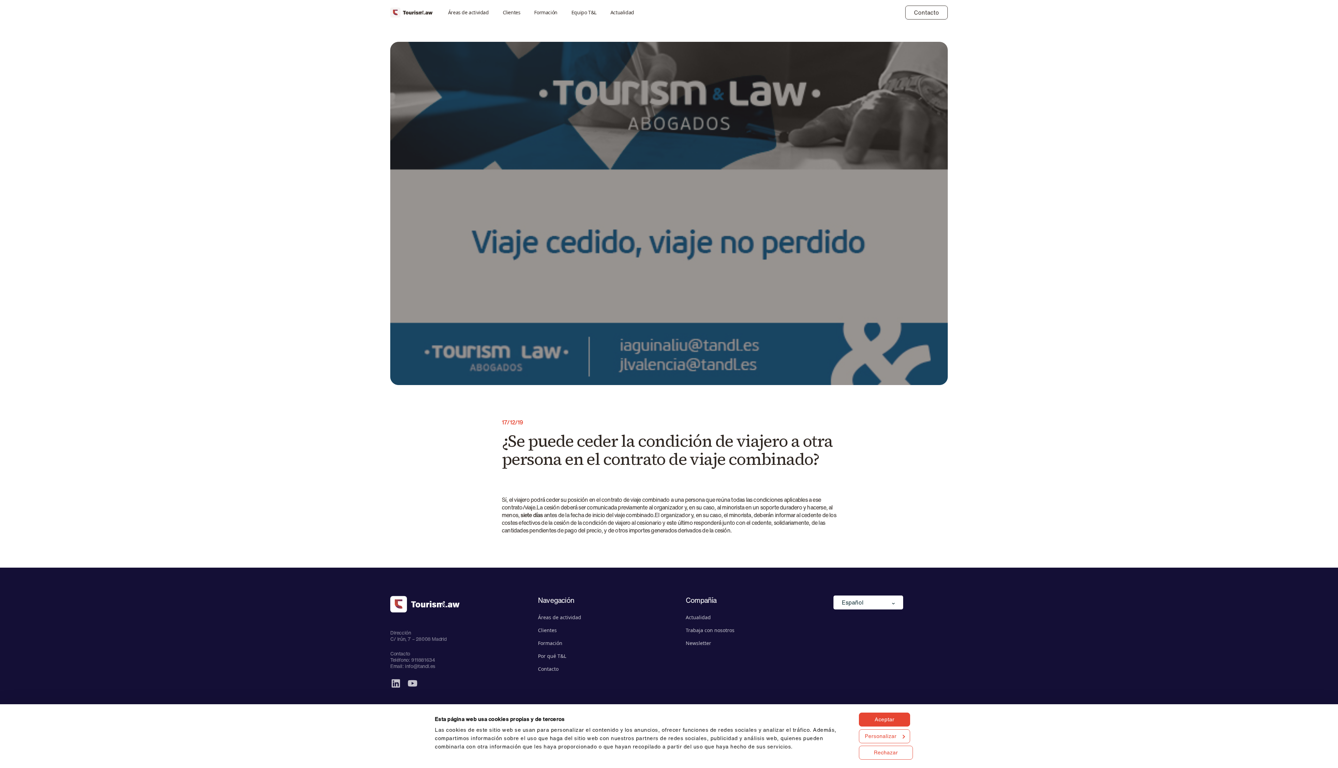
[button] (868, 602)
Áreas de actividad (468, 12)
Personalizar (881, 736)
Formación (545, 12)
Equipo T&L (584, 12)
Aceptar (884, 719)
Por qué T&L (552, 656)
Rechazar (886, 752)
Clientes (512, 12)
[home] (411, 12)
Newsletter (698, 643)
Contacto (926, 12)
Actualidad (622, 12)
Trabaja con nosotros (710, 630)
